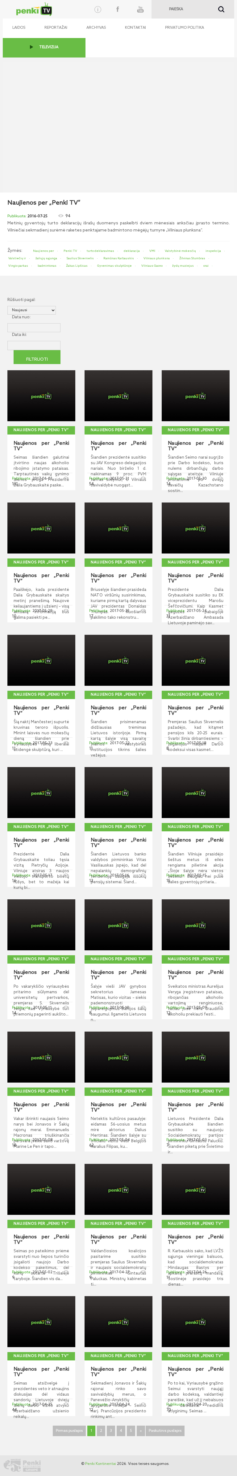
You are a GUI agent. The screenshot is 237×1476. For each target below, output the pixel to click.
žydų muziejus (183, 266)
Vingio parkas (18, 266)
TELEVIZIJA (48, 47)
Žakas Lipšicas (77, 266)
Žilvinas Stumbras (192, 258)
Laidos (18, 28)
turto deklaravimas (100, 251)
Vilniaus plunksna (156, 258)
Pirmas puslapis (69, 1431)
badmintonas (47, 266)
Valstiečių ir (17, 258)
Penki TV (70, 251)
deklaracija (132, 251)
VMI (152, 251)
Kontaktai (135, 28)
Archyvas (96, 28)
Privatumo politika (184, 28)
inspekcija (213, 251)
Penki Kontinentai (100, 1464)
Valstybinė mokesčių (180, 251)
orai (206, 266)
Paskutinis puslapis (165, 1431)
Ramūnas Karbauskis (118, 258)
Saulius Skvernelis (80, 258)
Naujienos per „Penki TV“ (41, 430)
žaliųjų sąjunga (46, 258)
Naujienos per (43, 251)
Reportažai (55, 28)
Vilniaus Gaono (152, 266)
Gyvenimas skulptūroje (114, 266)
